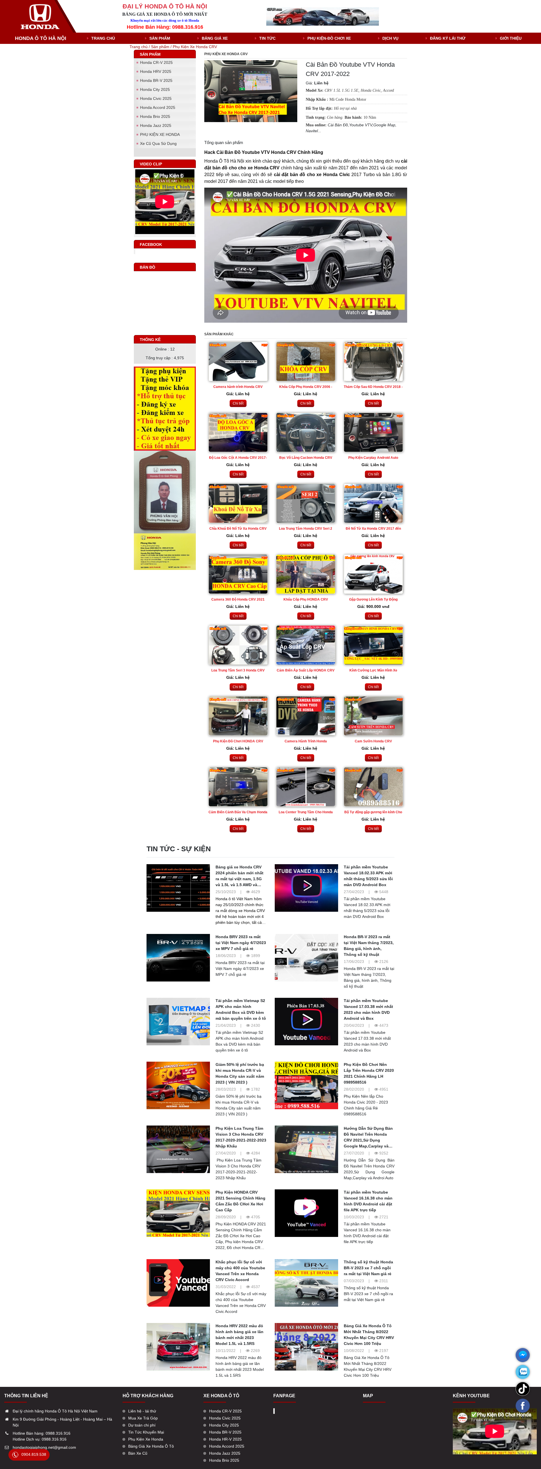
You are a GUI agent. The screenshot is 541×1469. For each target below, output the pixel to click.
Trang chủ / (140, 46)
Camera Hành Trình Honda (306, 741)
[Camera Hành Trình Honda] (305, 716)
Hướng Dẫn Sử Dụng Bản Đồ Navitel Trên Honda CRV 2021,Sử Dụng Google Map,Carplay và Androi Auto (368, 1140)
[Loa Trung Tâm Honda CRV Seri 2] (305, 503)
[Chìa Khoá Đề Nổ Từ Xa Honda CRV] (238, 503)
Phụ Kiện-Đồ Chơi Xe (329, 38)
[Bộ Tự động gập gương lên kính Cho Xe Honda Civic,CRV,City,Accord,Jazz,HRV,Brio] (373, 787)
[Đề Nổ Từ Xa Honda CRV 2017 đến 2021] (373, 503)
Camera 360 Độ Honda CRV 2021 (238, 599)
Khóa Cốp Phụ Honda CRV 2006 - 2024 (305, 387)
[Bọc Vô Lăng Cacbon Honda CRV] (305, 432)
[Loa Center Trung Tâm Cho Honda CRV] (305, 787)
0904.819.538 (33, 1454)
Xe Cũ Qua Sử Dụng (158, 143)
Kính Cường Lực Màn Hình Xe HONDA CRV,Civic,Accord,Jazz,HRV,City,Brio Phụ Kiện (373, 670)
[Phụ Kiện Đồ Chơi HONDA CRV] (238, 716)
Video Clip (151, 164)
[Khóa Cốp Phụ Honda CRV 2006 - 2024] (305, 361)
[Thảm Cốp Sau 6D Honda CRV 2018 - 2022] (373, 361)
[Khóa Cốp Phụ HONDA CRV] (305, 574)
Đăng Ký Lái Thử (447, 38)
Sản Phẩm (159, 38)
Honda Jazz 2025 (155, 125)
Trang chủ (103, 38)
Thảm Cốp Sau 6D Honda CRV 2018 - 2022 (373, 387)
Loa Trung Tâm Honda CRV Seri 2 (305, 529)
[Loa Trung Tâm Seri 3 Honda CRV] (238, 645)
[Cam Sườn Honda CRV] (373, 716)
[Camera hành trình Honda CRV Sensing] (238, 361)
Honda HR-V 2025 (225, 1439)
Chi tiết (238, 403)
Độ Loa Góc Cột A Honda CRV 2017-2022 (238, 458)
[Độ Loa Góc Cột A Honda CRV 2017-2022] (238, 432)
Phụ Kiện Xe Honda (145, 1439)
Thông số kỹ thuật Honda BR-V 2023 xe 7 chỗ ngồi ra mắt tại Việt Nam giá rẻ (368, 1268)
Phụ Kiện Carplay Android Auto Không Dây (373, 458)
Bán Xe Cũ (137, 1453)
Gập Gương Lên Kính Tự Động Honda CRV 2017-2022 (373, 600)
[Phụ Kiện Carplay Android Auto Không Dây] (373, 432)
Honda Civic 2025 (156, 98)
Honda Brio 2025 (155, 116)
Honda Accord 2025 (157, 107)
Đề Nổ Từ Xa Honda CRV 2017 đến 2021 (373, 529)
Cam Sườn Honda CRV (373, 741)
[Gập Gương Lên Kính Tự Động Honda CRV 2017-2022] (373, 574)
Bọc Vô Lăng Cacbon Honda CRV (305, 458)
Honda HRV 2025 (155, 71)
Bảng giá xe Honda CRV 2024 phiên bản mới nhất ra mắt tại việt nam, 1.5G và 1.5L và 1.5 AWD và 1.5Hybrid (239, 879)
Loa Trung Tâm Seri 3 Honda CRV (238, 670)
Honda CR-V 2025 (156, 62)
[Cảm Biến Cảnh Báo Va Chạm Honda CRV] (238, 787)
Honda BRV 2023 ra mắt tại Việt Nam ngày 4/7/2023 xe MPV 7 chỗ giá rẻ (241, 943)
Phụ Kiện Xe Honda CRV (195, 46)
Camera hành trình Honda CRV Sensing (238, 387)
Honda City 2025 (155, 89)
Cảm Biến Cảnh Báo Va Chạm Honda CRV (238, 812)
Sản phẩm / (162, 46)
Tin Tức (267, 38)
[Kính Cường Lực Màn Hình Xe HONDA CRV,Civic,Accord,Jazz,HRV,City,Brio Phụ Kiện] (373, 645)
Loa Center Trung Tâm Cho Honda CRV (306, 812)
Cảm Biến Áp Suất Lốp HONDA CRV (305, 670)
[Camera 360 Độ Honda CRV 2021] (238, 574)
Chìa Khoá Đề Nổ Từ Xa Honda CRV (238, 529)
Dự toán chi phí (142, 1425)
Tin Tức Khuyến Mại (146, 1432)
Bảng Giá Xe (215, 38)
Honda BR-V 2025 (156, 80)
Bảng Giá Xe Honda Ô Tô (151, 1446)
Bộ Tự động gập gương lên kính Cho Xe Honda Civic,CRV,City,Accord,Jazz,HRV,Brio (373, 812)
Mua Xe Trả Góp (143, 1418)
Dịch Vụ (390, 38)
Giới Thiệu (511, 38)
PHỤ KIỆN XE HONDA (160, 134)
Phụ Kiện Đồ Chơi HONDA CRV (238, 741)
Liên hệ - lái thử (142, 1411)
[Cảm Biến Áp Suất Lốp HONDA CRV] (305, 645)
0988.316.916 (58, 1433)
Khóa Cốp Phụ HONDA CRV (305, 599)
